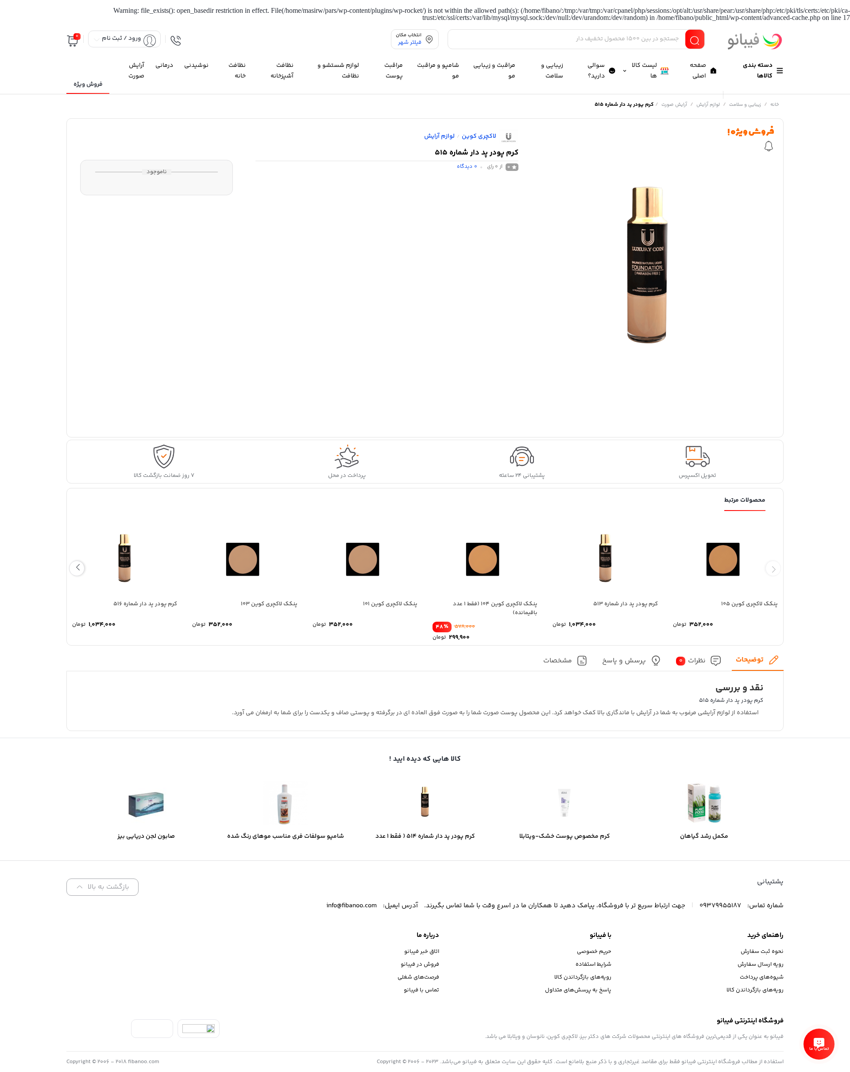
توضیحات (750, 660)
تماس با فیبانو (421, 990)
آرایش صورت (674, 104)
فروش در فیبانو (420, 964)
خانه (774, 104)
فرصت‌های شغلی (418, 977)
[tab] (758, 662)
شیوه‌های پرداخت (762, 977)
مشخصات (557, 660)
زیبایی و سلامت (745, 104)
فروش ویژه (88, 84)
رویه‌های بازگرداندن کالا (755, 990)
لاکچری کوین (479, 136)
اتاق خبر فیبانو (421, 951)
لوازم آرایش (708, 104)
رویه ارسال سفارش (761, 964)
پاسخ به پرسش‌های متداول (578, 990)
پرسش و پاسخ (624, 660)
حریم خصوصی (594, 951)
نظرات (692, 660)
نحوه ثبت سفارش (762, 951)
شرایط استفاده (593, 964)
